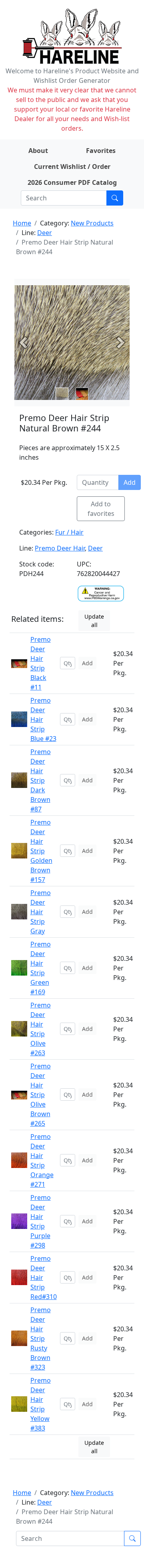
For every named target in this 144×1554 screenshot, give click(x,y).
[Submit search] (114, 198)
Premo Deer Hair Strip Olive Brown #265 (40, 1095)
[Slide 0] (62, 394)
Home (22, 223)
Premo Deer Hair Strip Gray (40, 911)
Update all (94, 621)
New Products (92, 223)
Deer (44, 232)
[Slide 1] (82, 394)
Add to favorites (101, 509)
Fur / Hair (69, 532)
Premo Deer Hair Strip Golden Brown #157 (41, 851)
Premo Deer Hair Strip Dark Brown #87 (40, 780)
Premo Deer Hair (60, 548)
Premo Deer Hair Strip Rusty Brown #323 (40, 1338)
